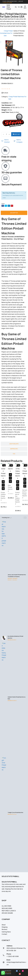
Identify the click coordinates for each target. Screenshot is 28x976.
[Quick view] (3, 488)
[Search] (16, 7)
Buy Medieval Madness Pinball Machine (15, 637)
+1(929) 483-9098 (7, 2)
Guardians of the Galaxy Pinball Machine (17, 498)
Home (2, 33)
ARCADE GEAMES (7, 913)
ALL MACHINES (6, 906)
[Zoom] (25, 42)
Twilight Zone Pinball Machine (15, 812)
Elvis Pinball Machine (10, 488)
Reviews (4, 929)
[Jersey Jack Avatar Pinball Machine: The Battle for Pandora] (4, 577)
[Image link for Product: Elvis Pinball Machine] (10, 467)
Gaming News (6, 932)
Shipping (4, 927)
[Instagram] (23, 971)
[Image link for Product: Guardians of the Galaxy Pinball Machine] (17, 471)
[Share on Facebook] (2, 206)
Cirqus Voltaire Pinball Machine (3, 496)
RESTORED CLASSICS (9, 911)
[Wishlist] (3, 485)
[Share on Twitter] (6, 206)
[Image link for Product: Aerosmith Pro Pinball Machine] (24, 470)
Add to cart (17, 134)
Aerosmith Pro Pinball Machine (24, 494)
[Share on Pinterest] (12, 206)
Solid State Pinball (9, 7)
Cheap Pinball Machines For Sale (8, 33)
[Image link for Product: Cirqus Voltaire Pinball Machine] (3, 471)
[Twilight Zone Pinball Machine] (4, 813)
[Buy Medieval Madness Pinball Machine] (4, 638)
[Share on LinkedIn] (9, 206)
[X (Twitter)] (20, 971)
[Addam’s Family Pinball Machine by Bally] (4, 698)
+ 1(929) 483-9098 (13, 956)
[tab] (14, 213)
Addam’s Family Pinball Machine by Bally (16, 698)
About (4, 925)
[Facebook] (17, 971)
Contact (4, 934)
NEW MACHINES (7, 908)
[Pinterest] (20, 974)
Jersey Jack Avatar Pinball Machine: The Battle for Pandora (17, 575)
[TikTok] (17, 974)
